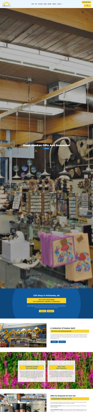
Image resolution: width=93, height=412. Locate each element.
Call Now (42, 311)
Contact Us (50, 311)
